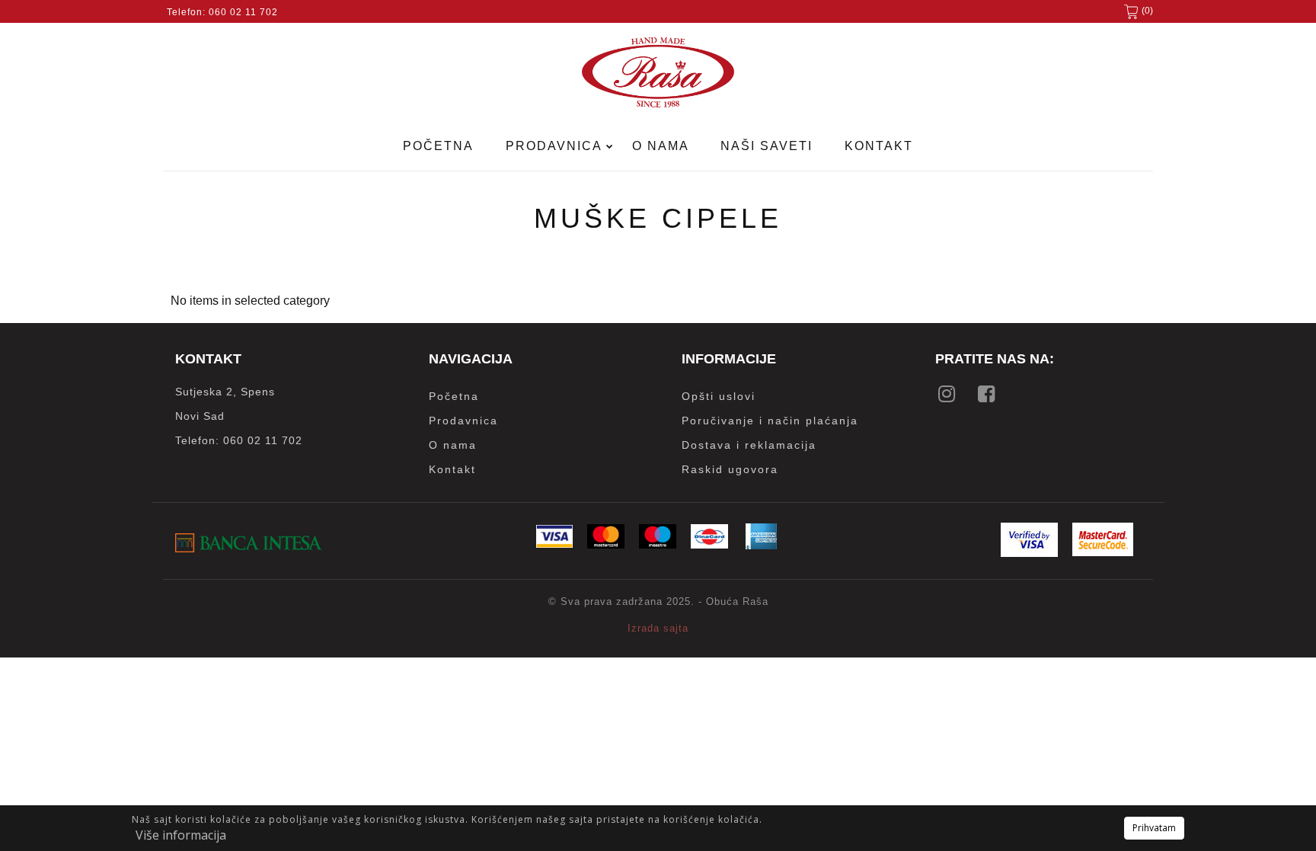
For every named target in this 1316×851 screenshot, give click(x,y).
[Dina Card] (709, 544)
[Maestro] (657, 544)
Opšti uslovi (718, 396)
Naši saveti (766, 145)
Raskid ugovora (730, 469)
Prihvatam (1154, 827)
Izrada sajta (658, 628)
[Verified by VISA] (1029, 552)
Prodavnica (556, 145)
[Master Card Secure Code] (1102, 551)
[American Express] (761, 545)
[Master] (605, 544)
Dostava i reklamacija (749, 445)
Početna (438, 145)
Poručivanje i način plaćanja (770, 420)
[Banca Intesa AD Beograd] (248, 548)
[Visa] (554, 543)
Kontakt (879, 145)
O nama (660, 145)
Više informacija (181, 835)
